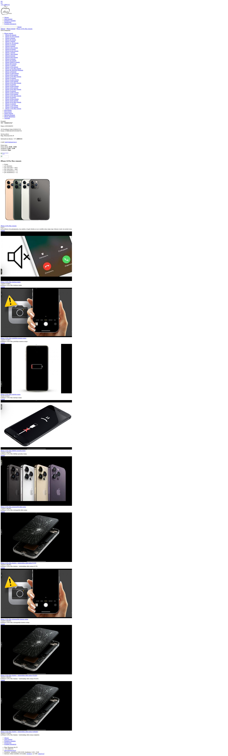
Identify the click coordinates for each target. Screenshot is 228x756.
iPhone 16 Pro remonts (11, 100)
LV (2, 3)
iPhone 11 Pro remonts (11, 67)
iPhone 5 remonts (10, 41)
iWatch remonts (8, 113)
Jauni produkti (8, 19)
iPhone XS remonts (10, 60)
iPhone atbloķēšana (9, 116)
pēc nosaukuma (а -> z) (10, 171)
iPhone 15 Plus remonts (12, 92)
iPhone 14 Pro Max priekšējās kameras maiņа (13, 338)
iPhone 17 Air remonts (11, 105)
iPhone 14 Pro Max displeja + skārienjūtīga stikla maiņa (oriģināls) (19, 731)
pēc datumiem (8, 166)
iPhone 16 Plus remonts (12, 99)
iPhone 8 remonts (10, 56)
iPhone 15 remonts (10, 91)
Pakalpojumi (7, 22)
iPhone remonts (11, 29)
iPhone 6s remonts (10, 49)
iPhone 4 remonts (10, 38)
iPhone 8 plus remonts (11, 57)
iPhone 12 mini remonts (12, 73)
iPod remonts (8, 112)
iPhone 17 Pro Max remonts (13, 108)
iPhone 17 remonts (10, 104)
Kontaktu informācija (10, 24)
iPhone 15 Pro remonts (11, 94)
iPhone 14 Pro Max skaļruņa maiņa (10, 282)
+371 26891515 (5, 4)
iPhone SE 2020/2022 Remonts (14, 70)
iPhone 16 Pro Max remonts (13, 102)
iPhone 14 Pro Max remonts (24, 29)
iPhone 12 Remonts (10, 72)
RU (2, 1)
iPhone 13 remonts (10, 78)
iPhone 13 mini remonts (12, 80)
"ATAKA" (29, 753)
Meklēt (19, 27)
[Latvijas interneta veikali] (5, 154)
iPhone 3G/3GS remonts (12, 36)
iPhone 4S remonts (10, 40)
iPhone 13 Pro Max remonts (13, 83)
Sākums (6, 17)
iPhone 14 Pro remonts (11, 88)
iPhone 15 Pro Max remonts (13, 96)
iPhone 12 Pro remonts (11, 75)
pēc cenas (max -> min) (10, 169)
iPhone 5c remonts (10, 44)
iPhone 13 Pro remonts (11, 81)
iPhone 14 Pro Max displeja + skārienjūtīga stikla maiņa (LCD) (18, 563)
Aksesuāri (7, 118)
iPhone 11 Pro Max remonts (13, 68)
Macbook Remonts (9, 115)
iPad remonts (8, 110)
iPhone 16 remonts (10, 97)
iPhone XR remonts (10, 64)
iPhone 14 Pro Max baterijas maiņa (10, 394)
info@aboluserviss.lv (11, 142)
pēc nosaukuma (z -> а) (10, 172)
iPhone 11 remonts (10, 65)
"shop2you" (41, 753)
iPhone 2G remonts (10, 35)
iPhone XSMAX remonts (12, 62)
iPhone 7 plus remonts (11, 54)
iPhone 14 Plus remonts (12, 86)
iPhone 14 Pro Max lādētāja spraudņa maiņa (13, 450)
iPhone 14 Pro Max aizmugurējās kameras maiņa (14, 619)
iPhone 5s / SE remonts (11, 43)
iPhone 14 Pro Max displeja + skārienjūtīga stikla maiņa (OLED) (19, 675)
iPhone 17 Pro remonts (11, 107)
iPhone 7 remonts (10, 52)
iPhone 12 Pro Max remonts (13, 76)
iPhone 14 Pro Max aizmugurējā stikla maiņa (13, 507)
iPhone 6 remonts (10, 46)
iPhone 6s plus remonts (11, 51)
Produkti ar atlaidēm (10, 20)
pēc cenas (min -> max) (10, 167)
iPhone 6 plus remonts (11, 48)
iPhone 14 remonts (10, 84)
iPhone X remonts (10, 59)
